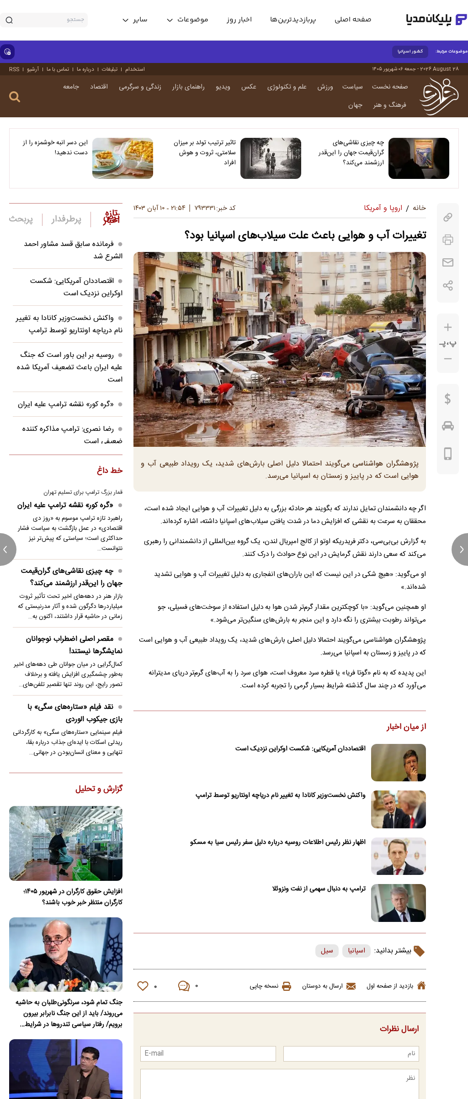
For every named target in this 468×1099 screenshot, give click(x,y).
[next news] (460, 549)
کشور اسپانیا (410, 51)
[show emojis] (7, 51)
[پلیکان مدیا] (436, 20)
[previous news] (8, 549)
